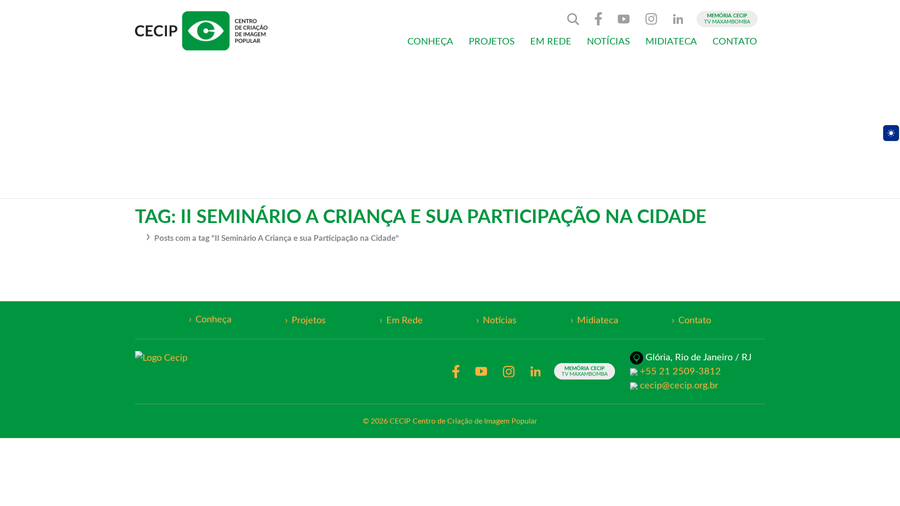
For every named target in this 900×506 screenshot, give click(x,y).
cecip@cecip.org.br (679, 385)
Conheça (430, 41)
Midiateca (671, 41)
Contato (734, 41)
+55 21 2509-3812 (680, 371)
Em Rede (550, 41)
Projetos (492, 41)
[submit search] (573, 19)
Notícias (608, 41)
